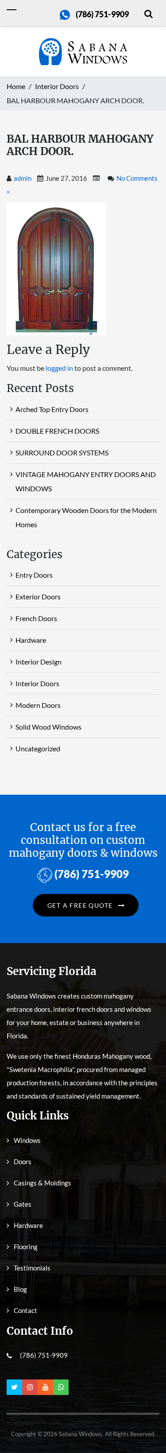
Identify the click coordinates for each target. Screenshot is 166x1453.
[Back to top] (146, 1426)
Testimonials (32, 1268)
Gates (22, 1204)
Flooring (26, 1247)
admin (22, 178)
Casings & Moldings (42, 1183)
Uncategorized (37, 748)
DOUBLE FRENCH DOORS (57, 431)
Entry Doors (34, 575)
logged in (59, 368)
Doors (22, 1162)
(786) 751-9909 (102, 14)
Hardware (30, 640)
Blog (20, 1289)
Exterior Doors (38, 596)
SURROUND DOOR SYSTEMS (61, 452)
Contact (25, 1310)
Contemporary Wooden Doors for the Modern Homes (86, 517)
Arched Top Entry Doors (52, 409)
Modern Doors (38, 705)
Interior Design (38, 661)
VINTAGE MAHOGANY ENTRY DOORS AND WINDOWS (85, 481)
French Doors (36, 618)
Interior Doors (37, 683)
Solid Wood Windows (48, 727)
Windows (27, 1140)
